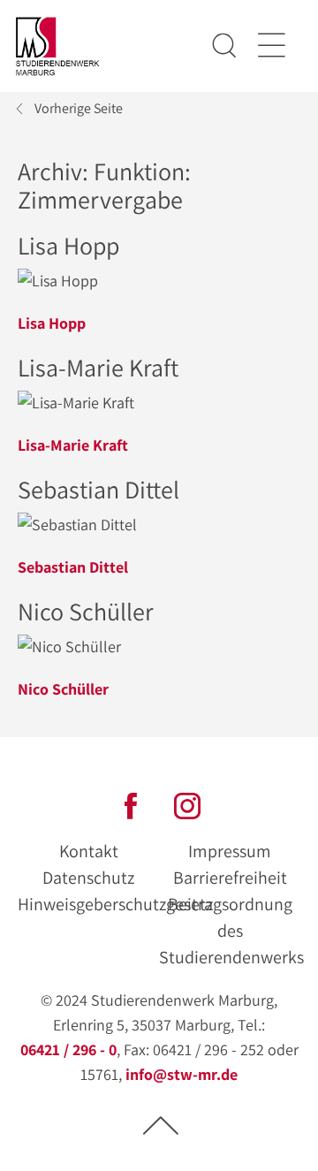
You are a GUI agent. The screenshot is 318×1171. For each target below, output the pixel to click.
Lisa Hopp (52, 323)
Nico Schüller (63, 689)
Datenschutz (88, 877)
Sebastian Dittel (73, 567)
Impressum (229, 851)
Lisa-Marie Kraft (73, 445)
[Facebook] (130, 804)
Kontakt (88, 851)
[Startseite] (58, 46)
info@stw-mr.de (181, 1074)
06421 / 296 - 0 (68, 1049)
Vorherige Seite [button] (78, 108)
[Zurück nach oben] (161, 1124)
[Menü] (271, 45)
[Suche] (224, 46)
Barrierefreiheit (230, 877)
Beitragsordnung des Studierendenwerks (231, 931)
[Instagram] (187, 804)
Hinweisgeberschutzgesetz (115, 904)
